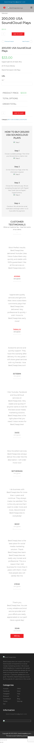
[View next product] (31, 41)
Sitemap (19, 701)
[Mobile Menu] (31, 7)
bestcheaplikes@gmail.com (14, 2)
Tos (18, 696)
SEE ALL (17, 636)
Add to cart (18, 34)
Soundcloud (7, 699)
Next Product (25, 41)
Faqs (18, 694)
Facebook (6, 691)
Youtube (5, 688)
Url (3, 80)
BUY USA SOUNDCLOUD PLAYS (17, 119)
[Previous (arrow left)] (0, 742)
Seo (4, 704)
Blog (18, 699)
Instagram (6, 694)
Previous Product (9, 41)
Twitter (5, 701)
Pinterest (6, 696)
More (18, 691)
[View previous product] (3, 41)
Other (19, 688)
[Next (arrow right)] (2, 742)
